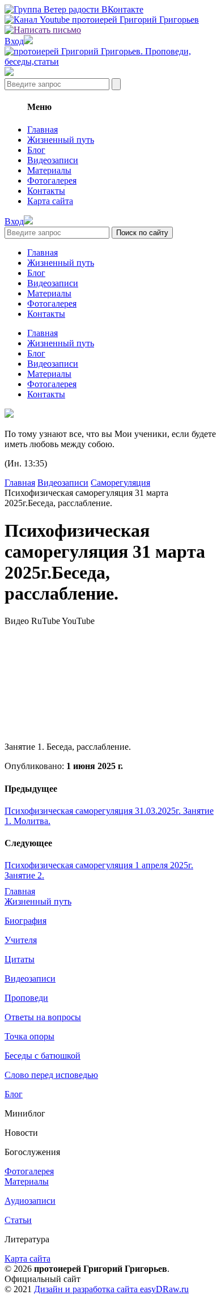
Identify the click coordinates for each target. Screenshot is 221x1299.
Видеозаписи (52, 160)
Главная (42, 129)
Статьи (18, 1220)
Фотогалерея (51, 180)
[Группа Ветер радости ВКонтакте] (74, 9)
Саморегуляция (120, 482)
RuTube (45, 621)
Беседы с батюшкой (42, 1055)
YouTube (78, 621)
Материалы (49, 170)
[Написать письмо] (43, 30)
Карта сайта (50, 201)
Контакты (46, 191)
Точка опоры (29, 1036)
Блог (36, 150)
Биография (25, 921)
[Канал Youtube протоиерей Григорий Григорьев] (102, 19)
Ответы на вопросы (43, 1017)
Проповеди (26, 998)
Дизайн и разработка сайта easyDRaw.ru (111, 1289)
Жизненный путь (60, 140)
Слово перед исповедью (51, 1075)
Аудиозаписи (30, 1200)
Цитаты (20, 959)
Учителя (21, 940)
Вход (14, 41)
